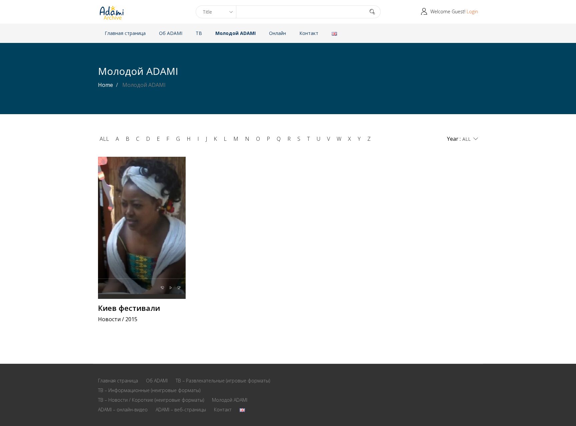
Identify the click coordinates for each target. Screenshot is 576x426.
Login (472, 11)
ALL (104, 138)
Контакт (308, 33)
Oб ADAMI (170, 33)
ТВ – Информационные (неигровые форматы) (149, 390)
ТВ (199, 33)
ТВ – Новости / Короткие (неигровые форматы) (151, 400)
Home (105, 85)
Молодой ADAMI (235, 33)
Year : (454, 138)
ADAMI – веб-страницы (181, 409)
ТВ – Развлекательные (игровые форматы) (223, 380)
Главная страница (125, 33)
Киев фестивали (129, 308)
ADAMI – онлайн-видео (123, 409)
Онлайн (277, 33)
